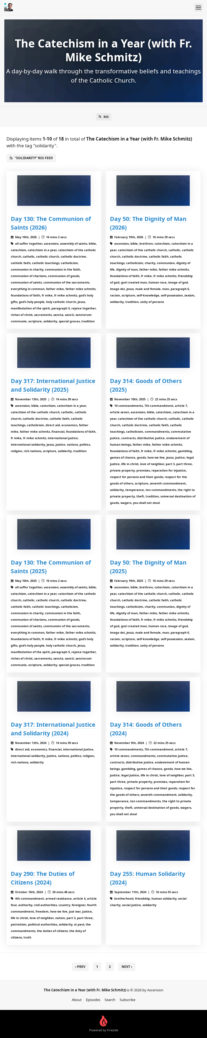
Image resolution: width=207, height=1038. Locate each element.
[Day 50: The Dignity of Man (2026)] (153, 190)
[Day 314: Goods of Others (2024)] (153, 696)
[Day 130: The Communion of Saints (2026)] (53, 190)
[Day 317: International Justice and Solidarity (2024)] (53, 696)
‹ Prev (80, 966)
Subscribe (127, 999)
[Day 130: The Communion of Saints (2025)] (53, 534)
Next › (127, 966)
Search (110, 999)
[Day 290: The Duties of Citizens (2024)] (53, 845)
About (77, 999)
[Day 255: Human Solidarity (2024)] (153, 845)
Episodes (93, 999)
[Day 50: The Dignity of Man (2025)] (153, 534)
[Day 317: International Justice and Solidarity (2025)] (53, 352)
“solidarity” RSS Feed (34, 158)
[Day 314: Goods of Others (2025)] (153, 352)
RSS (106, 117)
